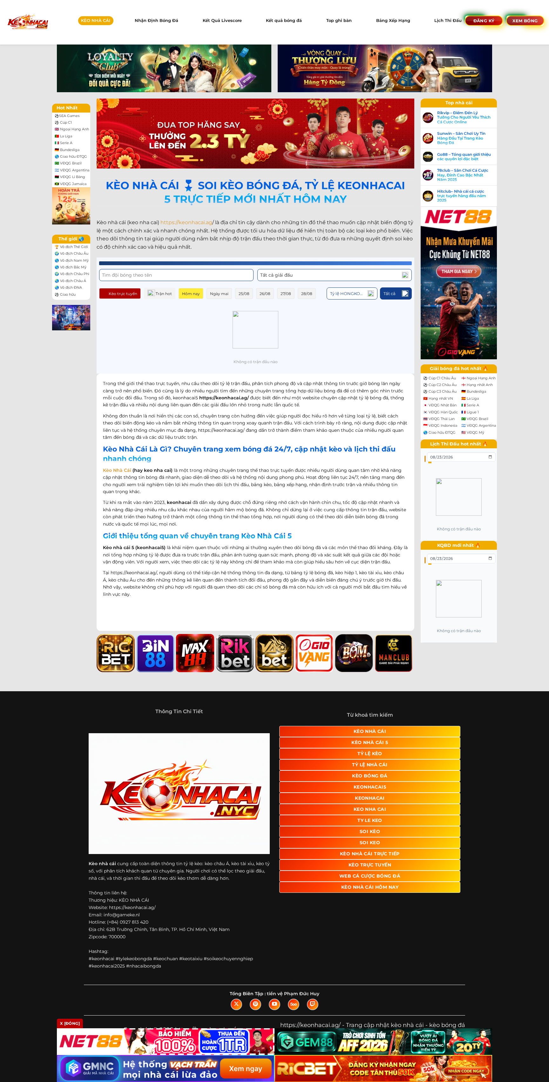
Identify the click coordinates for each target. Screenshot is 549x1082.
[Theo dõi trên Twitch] (312, 1004)
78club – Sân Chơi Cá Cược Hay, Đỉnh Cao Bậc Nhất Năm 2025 (462, 175)
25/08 (244, 293)
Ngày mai (219, 293)
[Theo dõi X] (236, 1004)
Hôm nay (191, 293)
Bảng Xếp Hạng (393, 20)
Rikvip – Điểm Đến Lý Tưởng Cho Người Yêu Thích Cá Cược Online (464, 117)
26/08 (265, 293)
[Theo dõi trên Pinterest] (255, 1004)
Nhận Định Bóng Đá (156, 20)
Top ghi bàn (339, 20)
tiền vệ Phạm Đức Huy (293, 993)
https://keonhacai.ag (186, 222)
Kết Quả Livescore (222, 20)
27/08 (286, 293)
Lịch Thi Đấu (448, 20)
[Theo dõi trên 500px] (293, 1004)
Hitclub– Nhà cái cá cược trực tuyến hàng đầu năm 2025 (461, 196)
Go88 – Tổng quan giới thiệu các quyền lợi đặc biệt (464, 156)
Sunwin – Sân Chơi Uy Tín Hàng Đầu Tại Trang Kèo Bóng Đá (461, 138)
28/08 (306, 293)
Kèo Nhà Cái (117, 470)
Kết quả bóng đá (284, 20)
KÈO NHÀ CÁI (95, 20)
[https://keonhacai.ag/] (27, 22)
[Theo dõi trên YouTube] (274, 1004)
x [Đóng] (70, 1023)
